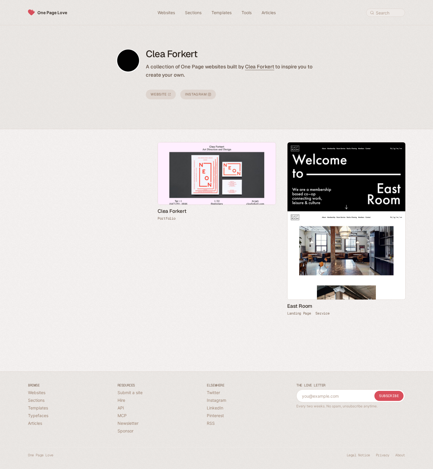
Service (322, 313)
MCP (122, 415)
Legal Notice (358, 455)
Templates (38, 407)
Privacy (382, 455)
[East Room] (346, 221)
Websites (36, 392)
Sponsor (125, 430)
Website (159, 94)
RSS (211, 423)
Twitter (213, 392)
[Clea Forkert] (216, 173)
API (121, 407)
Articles (35, 423)
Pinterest (215, 415)
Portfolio (166, 218)
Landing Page (299, 313)
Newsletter (128, 423)
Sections (36, 400)
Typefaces (38, 415)
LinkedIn (215, 407)
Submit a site (130, 392)
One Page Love (52, 12)
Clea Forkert (259, 66)
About (400, 455)
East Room (299, 306)
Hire (121, 400)
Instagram (196, 94)
